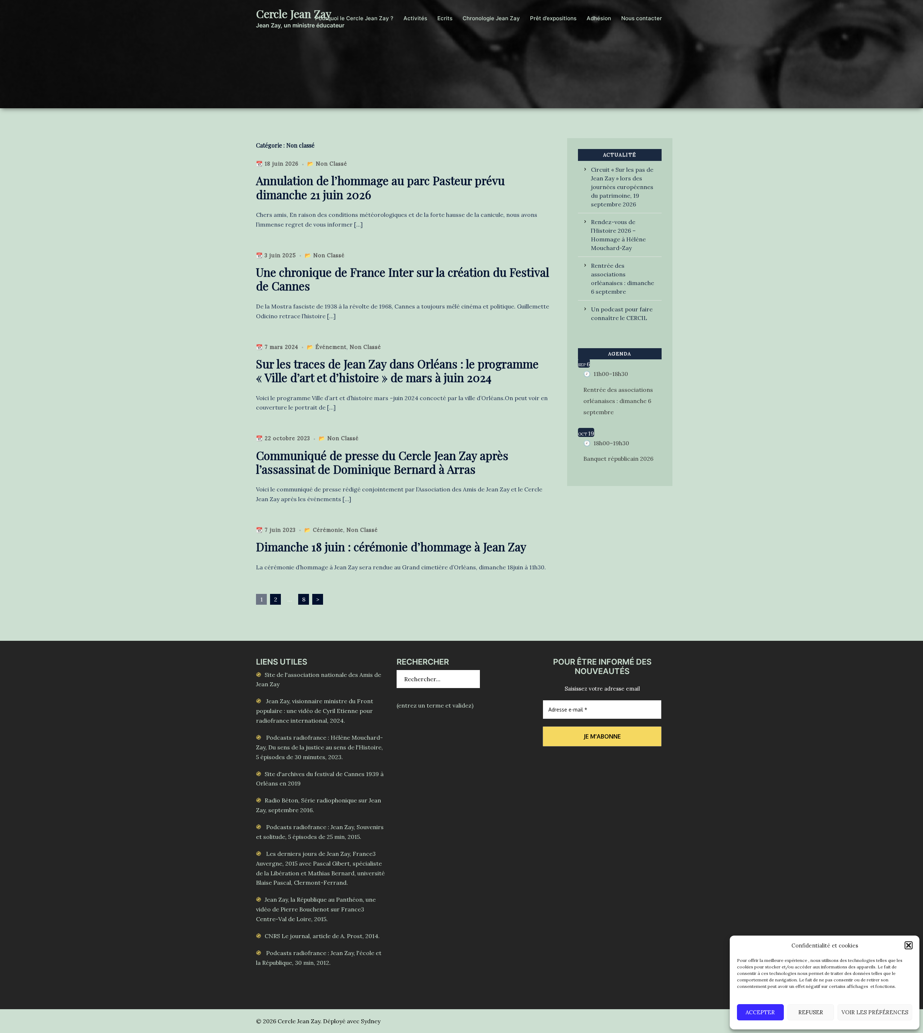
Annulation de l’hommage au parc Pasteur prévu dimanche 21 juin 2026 (380, 187)
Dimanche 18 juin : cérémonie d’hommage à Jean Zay (391, 546)
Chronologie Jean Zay (491, 18)
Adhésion (599, 18)
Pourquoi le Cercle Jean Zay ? (354, 18)
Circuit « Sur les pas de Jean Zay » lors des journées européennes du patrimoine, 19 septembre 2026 (622, 187)
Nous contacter (641, 18)
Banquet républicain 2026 (618, 458)
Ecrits (444, 18)
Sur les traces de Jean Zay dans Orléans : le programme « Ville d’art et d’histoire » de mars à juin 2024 (397, 370)
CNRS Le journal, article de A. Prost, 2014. (322, 936)
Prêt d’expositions (553, 18)
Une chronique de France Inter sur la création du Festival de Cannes (402, 278)
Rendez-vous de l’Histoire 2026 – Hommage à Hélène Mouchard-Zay (618, 234)
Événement (330, 347)
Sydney (370, 1021)
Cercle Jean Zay (293, 13)
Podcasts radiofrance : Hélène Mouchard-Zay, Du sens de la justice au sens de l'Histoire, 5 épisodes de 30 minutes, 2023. (319, 747)
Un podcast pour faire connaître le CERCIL (622, 313)
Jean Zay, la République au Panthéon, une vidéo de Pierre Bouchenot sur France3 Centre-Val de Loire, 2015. (316, 909)
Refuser (810, 1012)
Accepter (760, 1012)
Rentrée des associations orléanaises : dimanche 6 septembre (622, 278)
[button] (908, 945)
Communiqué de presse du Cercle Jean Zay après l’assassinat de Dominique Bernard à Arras (382, 462)
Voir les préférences (875, 1012)
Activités (415, 18)
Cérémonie (328, 530)
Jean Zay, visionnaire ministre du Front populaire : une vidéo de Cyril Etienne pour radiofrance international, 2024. (314, 710)
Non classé (331, 164)
